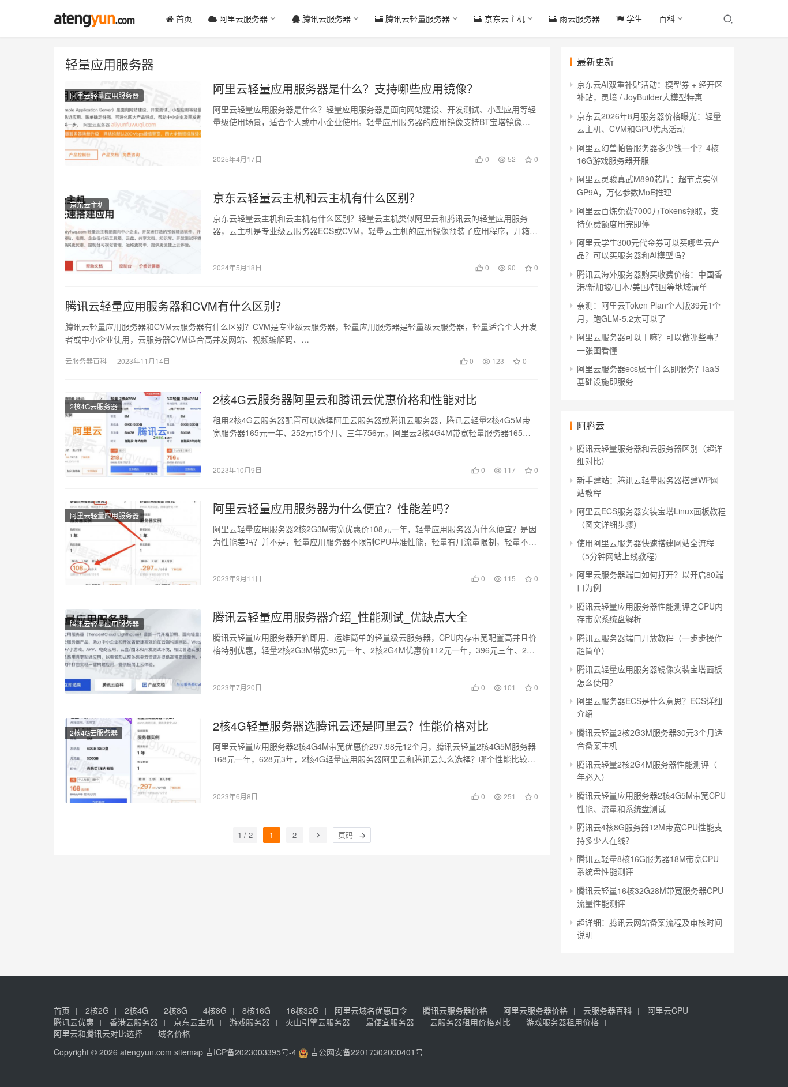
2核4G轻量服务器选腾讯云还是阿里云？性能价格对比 (351, 726)
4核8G (215, 1010)
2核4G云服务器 (94, 406)
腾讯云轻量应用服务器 (104, 624)
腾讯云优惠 (74, 1022)
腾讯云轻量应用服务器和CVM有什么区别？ (176, 306)
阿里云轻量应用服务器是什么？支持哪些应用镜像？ (345, 89)
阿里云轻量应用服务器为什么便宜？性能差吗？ (334, 509)
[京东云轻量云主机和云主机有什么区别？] (133, 232)
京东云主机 (503, 18)
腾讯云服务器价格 (455, 1010)
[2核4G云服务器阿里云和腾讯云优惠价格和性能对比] (133, 434)
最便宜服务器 (390, 1022)
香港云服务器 (134, 1022)
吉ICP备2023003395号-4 (251, 1052)
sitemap (188, 1052)
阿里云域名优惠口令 (371, 1010)
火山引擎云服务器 (318, 1022)
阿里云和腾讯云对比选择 (98, 1033)
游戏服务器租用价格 (562, 1022)
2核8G (175, 1010)
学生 (633, 18)
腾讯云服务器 (325, 18)
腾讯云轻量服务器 (416, 18)
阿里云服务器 (242, 18)
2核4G (136, 1010)
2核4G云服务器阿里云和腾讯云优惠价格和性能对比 (345, 400)
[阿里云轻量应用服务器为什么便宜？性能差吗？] (133, 543)
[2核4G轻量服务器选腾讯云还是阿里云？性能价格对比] (133, 760)
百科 (667, 18)
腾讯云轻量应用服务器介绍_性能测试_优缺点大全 (340, 617)
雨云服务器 (578, 18)
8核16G (256, 1010)
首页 (183, 18)
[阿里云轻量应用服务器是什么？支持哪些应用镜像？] (133, 123)
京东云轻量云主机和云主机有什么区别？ (317, 198)
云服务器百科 (86, 361)
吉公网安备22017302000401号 (365, 1052)
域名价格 (174, 1033)
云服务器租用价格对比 (470, 1022)
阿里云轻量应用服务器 (104, 95)
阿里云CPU (667, 1010)
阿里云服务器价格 (535, 1010)
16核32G (302, 1010)
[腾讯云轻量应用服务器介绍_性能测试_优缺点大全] (133, 651)
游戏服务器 (250, 1022)
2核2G (97, 1010)
